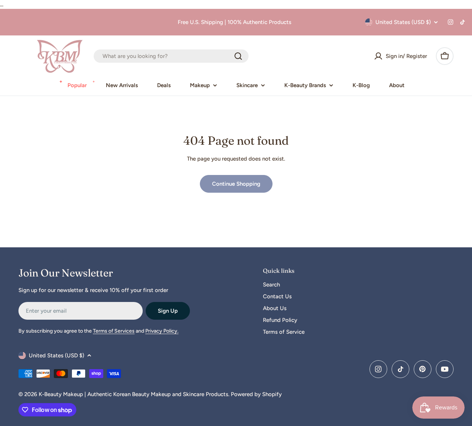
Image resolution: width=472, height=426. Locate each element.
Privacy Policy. (161, 331)
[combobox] (171, 56)
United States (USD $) (403, 22)
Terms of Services (114, 331)
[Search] (238, 56)
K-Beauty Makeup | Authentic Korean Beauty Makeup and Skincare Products (133, 394)
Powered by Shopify (256, 394)
